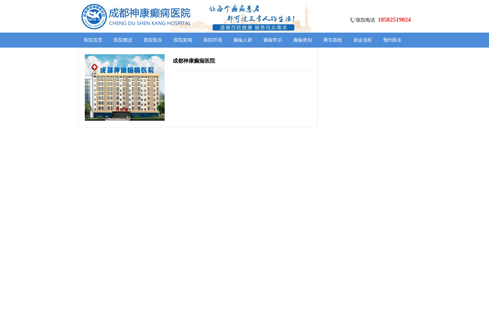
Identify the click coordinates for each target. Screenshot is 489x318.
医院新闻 (183, 40)
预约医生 (392, 40)
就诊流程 (362, 40)
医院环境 (213, 40)
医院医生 (153, 40)
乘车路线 (332, 40)
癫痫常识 (272, 40)
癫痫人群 (243, 40)
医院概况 (123, 40)
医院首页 (93, 40)
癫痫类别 (302, 40)
